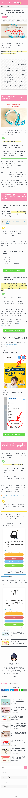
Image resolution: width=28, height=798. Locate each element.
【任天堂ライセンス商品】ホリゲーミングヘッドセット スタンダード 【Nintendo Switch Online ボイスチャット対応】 (13, 544)
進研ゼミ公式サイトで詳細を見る (14, 270)
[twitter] (13, 676)
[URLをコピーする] (25, 690)
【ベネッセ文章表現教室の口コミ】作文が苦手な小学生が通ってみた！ (17, 634)
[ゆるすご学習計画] (14, 2)
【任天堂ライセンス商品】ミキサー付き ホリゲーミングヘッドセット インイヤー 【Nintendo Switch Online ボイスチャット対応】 (13, 603)
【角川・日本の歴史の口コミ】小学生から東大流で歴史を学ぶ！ (17, 643)
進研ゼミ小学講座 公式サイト (11, 344)
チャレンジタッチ (13, 683)
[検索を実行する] (25, 767)
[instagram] (15, 676)
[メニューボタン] (2, 2)
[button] (3, 690)
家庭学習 (4, 16)
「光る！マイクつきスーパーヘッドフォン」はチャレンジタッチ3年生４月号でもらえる (14, 70)
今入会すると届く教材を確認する (14, 330)
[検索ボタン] (25, 2)
